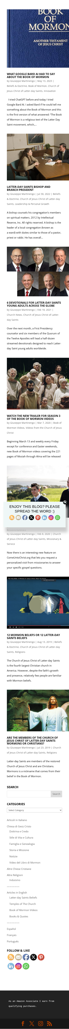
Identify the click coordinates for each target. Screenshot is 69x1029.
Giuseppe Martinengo (22, 80)
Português (13, 941)
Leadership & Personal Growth (32, 204)
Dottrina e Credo (18, 831)
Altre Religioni (15, 875)
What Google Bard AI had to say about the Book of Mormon (31, 75)
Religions (20, 652)
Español (11, 928)
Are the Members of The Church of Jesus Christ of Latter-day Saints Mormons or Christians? (32, 740)
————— (13, 886)
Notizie (13, 856)
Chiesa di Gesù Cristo (19, 826)
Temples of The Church (22, 904)
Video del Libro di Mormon (24, 862)
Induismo (14, 880)
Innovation (50, 90)
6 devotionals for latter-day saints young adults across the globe (34, 304)
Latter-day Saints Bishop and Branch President (28, 188)
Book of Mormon (37, 86)
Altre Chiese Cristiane (19, 868)
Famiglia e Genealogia (22, 844)
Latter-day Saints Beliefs (23, 897)
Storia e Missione (19, 850)
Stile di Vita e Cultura (21, 837)
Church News (14, 314)
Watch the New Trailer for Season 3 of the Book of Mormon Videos (33, 417)
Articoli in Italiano (17, 820)
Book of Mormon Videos (23, 910)
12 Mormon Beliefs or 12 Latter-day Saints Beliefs (33, 636)
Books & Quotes (18, 916)
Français (11, 935)
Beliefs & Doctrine (17, 86)
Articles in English (17, 892)
